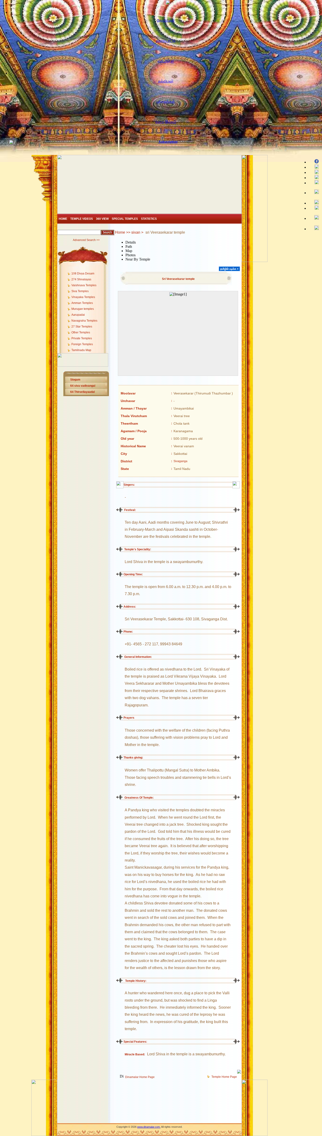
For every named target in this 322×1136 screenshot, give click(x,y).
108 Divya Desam (82, 273)
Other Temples (80, 332)
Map (128, 251)
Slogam (75, 379)
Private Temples (81, 338)
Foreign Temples (82, 344)
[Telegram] (314, 177)
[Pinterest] (314, 182)
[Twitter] (314, 167)
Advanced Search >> (86, 240)
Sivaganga (180, 461)
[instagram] (314, 192)
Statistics (149, 218)
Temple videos (81, 218)
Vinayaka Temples (83, 297)
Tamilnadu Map (81, 350)
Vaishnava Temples (83, 285)
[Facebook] (314, 161)
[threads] (314, 218)
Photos (130, 255)
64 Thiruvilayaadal (82, 392)
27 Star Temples (81, 326)
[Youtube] (314, 172)
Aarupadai (78, 314)
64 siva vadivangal (82, 385)
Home (63, 218)
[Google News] (314, 202)
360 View (102, 218)
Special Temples (125, 218)
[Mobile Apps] (314, 208)
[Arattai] (314, 228)
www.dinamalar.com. (149, 1126)
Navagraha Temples (84, 320)
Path (128, 247)
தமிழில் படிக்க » (229, 268)
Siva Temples (80, 291)
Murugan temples (82, 309)
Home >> (123, 232)
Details (130, 242)
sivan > (137, 232)
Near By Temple (137, 259)
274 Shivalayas (81, 279)
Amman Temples (82, 303)
